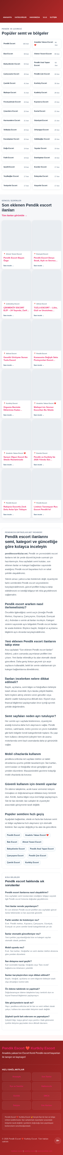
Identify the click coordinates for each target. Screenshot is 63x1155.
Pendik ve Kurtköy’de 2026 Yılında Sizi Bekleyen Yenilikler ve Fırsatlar (45, 458)
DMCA (46, 1096)
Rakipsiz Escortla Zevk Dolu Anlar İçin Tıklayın (15, 508)
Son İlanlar (47, 1077)
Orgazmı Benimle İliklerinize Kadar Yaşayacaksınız (12, 408)
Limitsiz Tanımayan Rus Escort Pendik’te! (46, 508)
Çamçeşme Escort (15, 856)
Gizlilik (16, 1096)
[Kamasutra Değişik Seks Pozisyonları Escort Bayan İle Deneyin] (46, 335)
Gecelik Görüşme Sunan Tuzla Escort (16, 358)
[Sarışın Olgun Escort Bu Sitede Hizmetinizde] (16, 435)
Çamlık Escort (13, 862)
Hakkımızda (35, 17)
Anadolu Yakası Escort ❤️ (37, 835)
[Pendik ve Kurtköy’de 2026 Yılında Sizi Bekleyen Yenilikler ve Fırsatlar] (46, 435)
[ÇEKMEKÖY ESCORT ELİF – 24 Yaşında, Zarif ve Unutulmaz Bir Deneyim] (16, 285)
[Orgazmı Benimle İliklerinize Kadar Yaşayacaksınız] (16, 385)
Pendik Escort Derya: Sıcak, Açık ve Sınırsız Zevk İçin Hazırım (45, 259)
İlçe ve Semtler (16, 1086)
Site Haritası (46, 1105)
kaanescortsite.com (44, 1151)
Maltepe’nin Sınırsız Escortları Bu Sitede (44, 408)
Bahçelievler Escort (16, 849)
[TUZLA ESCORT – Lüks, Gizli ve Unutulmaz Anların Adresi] (46, 285)
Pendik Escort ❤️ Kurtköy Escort (28, 1048)
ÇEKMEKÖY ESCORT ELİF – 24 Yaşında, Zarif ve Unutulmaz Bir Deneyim (15, 309)
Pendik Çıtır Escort (37, 856)
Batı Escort (12, 842)
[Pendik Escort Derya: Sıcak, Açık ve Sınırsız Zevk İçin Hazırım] (46, 236)
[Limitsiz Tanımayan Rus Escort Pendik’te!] (46, 484)
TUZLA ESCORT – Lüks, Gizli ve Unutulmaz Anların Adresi (46, 309)
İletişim (53, 17)
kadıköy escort (29, 1151)
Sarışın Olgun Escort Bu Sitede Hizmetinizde (16, 458)
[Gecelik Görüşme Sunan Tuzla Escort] (16, 335)
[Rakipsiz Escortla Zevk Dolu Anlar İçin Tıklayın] (16, 484)
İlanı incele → (9, 265)
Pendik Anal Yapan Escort (42, 849)
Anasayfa (7, 17)
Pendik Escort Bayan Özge (14, 259)
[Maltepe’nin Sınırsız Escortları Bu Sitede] (46, 385)
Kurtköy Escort (32, 862)
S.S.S (45, 17)
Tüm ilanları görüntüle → (14, 215)
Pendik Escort (13, 835)
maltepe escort (17, 1151)
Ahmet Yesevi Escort (31, 842)
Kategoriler (21, 17)
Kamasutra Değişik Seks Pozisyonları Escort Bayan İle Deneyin (46, 359)
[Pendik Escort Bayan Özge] (16, 236)
